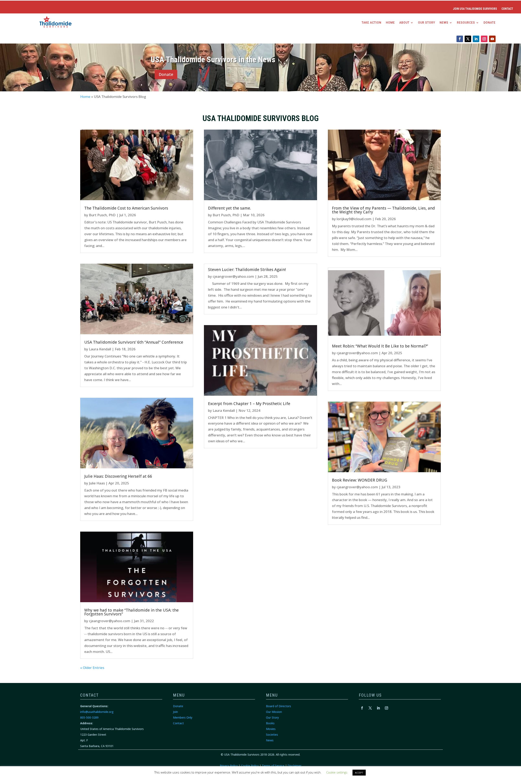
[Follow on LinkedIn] (476, 39)
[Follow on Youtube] (492, 39)
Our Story (426, 22)
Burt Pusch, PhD (102, 215)
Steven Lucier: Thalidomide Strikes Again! (247, 269)
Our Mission (274, 712)
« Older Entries (92, 667)
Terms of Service (273, 766)
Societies (272, 734)
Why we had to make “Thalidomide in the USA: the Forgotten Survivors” (131, 612)
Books (270, 723)
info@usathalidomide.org (97, 712)
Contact (507, 8)
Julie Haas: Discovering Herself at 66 (118, 476)
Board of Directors (278, 706)
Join (175, 712)
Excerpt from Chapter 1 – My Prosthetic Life (249, 403)
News (444, 22)
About (404, 22)
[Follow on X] (468, 39)
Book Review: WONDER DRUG (359, 480)
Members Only (182, 717)
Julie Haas (97, 483)
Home (390, 22)
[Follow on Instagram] (484, 39)
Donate (490, 22)
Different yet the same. (229, 208)
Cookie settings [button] (336, 772)
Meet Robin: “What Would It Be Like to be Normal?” (380, 346)
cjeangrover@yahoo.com (109, 620)
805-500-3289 (89, 717)
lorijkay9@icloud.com (354, 218)
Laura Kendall (100, 349)
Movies (271, 729)
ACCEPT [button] (359, 772)
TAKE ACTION (371, 22)
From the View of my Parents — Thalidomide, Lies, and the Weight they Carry (383, 210)
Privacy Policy (229, 766)
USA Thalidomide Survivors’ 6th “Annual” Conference (133, 342)
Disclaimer (294, 766)
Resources (466, 22)
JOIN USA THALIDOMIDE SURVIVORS (475, 8)
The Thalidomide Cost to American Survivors (126, 208)
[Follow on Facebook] (459, 39)
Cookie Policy (250, 766)
